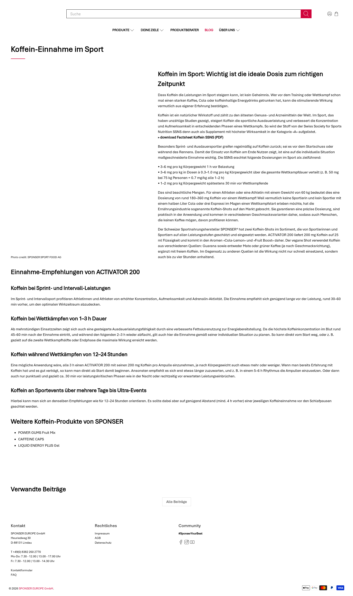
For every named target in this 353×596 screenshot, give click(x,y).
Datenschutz (103, 542)
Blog (209, 30)
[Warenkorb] (336, 13)
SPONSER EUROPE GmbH (36, 588)
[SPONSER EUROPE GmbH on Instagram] (186, 543)
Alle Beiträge (176, 501)
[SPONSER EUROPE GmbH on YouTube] (192, 543)
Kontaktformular (21, 570)
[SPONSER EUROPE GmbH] (32, 14)
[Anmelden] (329, 13)
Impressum (102, 533)
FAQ (14, 575)
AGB (98, 538)
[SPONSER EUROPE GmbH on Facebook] (181, 543)
